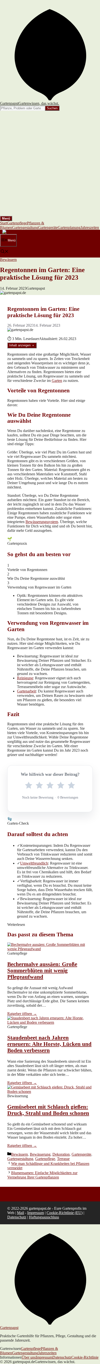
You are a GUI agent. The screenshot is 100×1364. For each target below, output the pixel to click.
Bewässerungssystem (41, 522)
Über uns (29, 1357)
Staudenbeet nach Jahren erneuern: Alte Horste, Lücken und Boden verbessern (49, 1044)
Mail (20, 1213)
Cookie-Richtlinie (85, 1357)
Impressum (35, 1213)
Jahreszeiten (90, 227)
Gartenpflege (17, 223)
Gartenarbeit (26, 691)
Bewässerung (40, 1154)
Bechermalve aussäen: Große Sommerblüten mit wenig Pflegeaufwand (42, 970)
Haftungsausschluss (44, 1217)
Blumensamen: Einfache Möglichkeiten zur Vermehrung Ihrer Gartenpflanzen (42, 1175)
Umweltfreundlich (34, 863)
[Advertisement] (50, 163)
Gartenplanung (69, 227)
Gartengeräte (48, 227)
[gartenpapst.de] (15, 232)
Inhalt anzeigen (22, 345)
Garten (57, 380)
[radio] (28, 785)
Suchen (52, 108)
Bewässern (8, 260)
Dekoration (61, 1154)
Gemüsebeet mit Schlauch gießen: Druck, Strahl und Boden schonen (48, 1110)
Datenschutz (16, 1217)
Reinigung (25, 678)
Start (3, 223)
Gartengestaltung (25, 227)
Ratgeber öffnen (22, 1014)
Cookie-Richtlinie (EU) (65, 1213)
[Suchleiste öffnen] (4, 252)
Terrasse (63, 1159)
